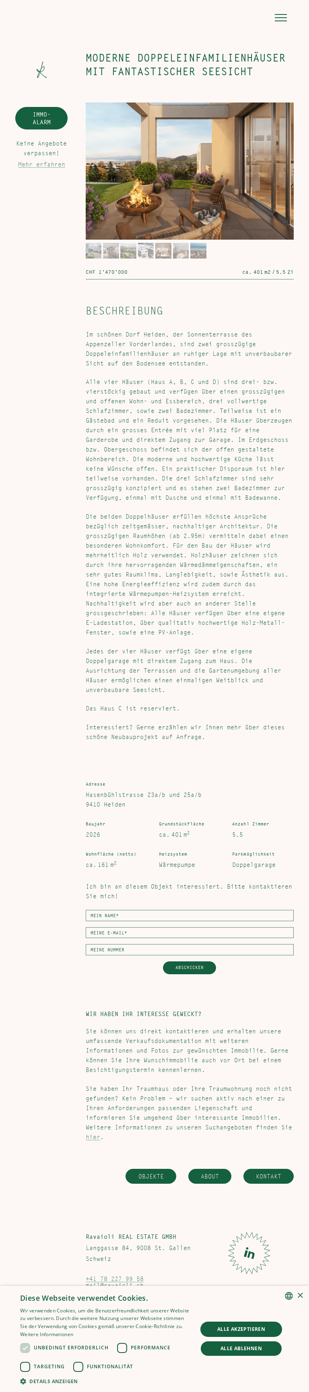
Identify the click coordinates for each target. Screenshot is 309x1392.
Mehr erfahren (41, 164)
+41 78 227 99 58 (115, 1279)
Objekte (151, 1176)
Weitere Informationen (46, 1334)
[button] (279, 17)
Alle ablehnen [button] (241, 1348)
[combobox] (289, 1296)
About (210, 1176)
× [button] (300, 1296)
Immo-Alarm (42, 118)
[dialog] (154, 1339)
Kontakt (268, 1176)
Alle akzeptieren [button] (241, 1329)
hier (93, 1137)
